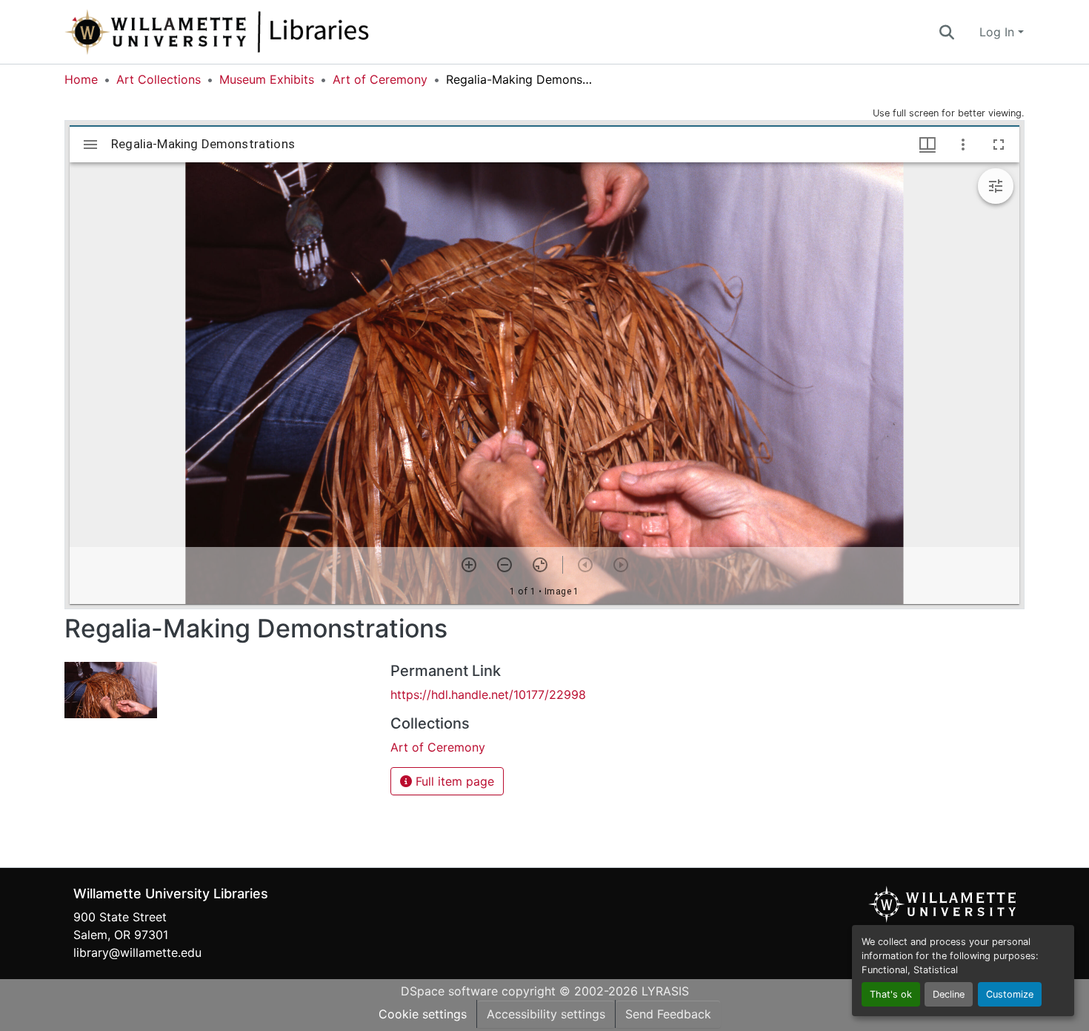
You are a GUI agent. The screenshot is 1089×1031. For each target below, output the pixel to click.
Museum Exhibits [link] (266, 79)
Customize (1009, 994)
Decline (949, 994)
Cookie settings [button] (423, 1014)
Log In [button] (998, 31)
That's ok (891, 994)
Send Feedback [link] (668, 1014)
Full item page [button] (453, 781)
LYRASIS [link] (665, 991)
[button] (265, 32)
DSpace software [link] (449, 991)
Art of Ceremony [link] (380, 79)
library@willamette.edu (137, 952)
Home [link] (81, 79)
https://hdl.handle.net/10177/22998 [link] (488, 694)
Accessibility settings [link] (546, 1014)
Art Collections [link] (158, 79)
